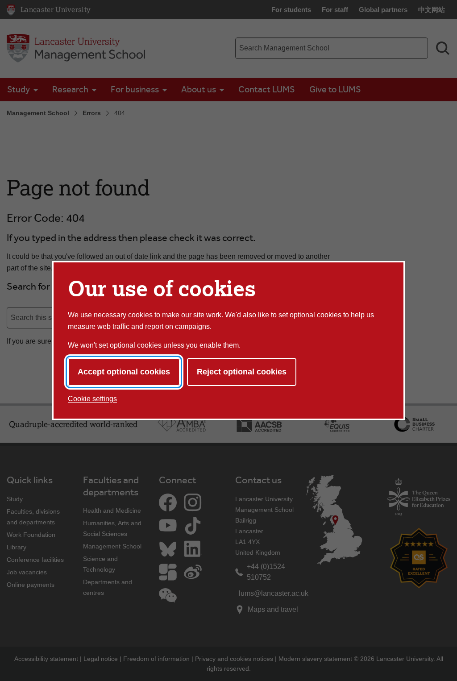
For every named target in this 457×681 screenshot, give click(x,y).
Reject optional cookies (242, 371)
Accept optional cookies (124, 371)
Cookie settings (92, 399)
